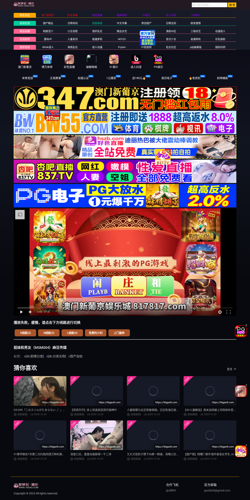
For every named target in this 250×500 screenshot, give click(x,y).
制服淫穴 (48, 31)
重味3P (48, 39)
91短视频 (146, 47)
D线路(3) (49, 332)
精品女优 (122, 31)
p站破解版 (196, 47)
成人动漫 (97, 47)
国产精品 (48, 23)
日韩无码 (171, 23)
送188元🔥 (139, 78)
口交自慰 (73, 31)
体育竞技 (27, 78)
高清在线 (25, 23)
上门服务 (119, 332)
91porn (122, 47)
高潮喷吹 (196, 39)
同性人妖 (146, 31)
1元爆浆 (111, 78)
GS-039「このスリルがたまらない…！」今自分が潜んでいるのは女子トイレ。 (61, 409)
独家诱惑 (146, 39)
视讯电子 (166, 78)
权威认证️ (83, 78)
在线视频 (25, 39)
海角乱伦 (73, 47)
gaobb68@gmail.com (217, 490)
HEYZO (122, 39)
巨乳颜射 (220, 39)
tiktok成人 (48, 47)
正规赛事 (55, 78)
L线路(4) (72, 332)
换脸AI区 (171, 31)
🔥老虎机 (194, 78)
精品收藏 (25, 31)
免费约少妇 (96, 332)
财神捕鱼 (222, 78)
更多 (229, 369)
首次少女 (171, 39)
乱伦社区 (171, 47)
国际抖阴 (220, 47)
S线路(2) (25, 332)
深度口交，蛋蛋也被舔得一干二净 (90, 454)
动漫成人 (220, 31)
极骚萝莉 (97, 39)
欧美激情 (196, 23)
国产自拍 (76, 356)
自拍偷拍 (97, 23)
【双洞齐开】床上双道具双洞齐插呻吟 (93, 409)
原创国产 (146, 23)
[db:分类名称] (57, 356)
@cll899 (171, 490)
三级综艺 (196, 31)
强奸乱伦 (97, 31)
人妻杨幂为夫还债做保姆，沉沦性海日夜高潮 (154, 409)
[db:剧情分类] (34, 356)
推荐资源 (25, 47)
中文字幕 (122, 23)
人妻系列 (73, 39)
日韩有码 (73, 23)
